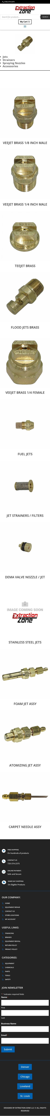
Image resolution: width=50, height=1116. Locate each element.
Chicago (25, 1076)
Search (45, 17)
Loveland (25, 1086)
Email (4, 1035)
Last (3, 1018)
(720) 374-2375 (9, 2)
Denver (25, 1067)
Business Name (8, 1023)
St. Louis (25, 1096)
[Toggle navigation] (25, 26)
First (3, 1007)
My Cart (24, 21)
